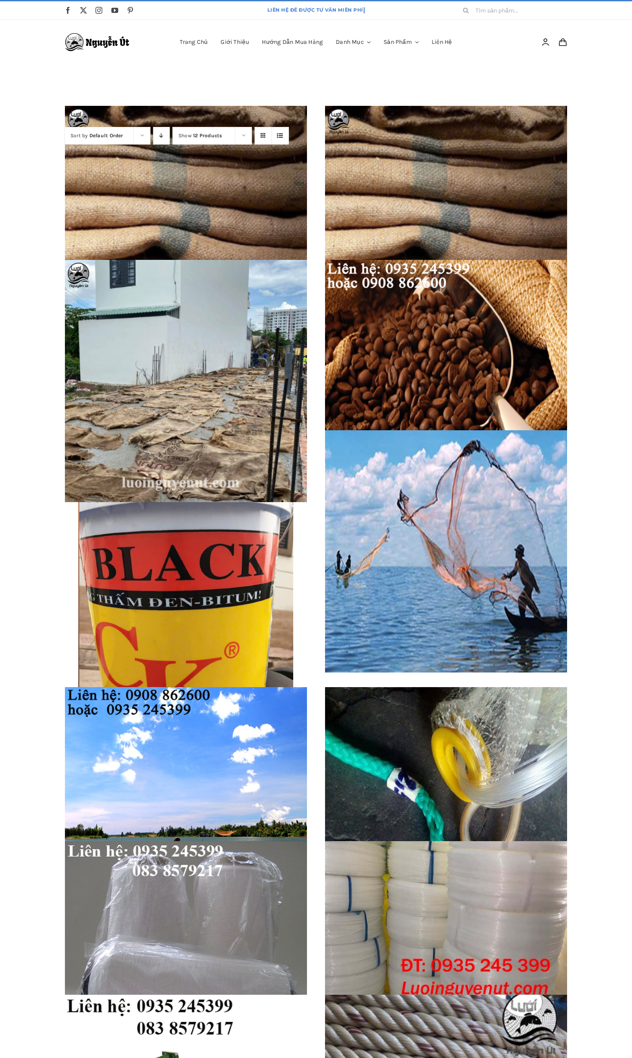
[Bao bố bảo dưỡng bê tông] (446, 227)
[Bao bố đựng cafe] (446, 381)
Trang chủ (291, 81)
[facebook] (67, 10)
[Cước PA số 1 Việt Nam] (446, 962)
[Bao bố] (186, 227)
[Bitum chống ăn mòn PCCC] (186, 602)
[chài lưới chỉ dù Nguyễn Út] (186, 808)
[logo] (98, 36)
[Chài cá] (446, 551)
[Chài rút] (446, 808)
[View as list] (280, 135)
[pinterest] (130, 10)
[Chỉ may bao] (186, 962)
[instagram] (98, 10)
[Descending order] (161, 136)
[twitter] (83, 10)
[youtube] (114, 10)
